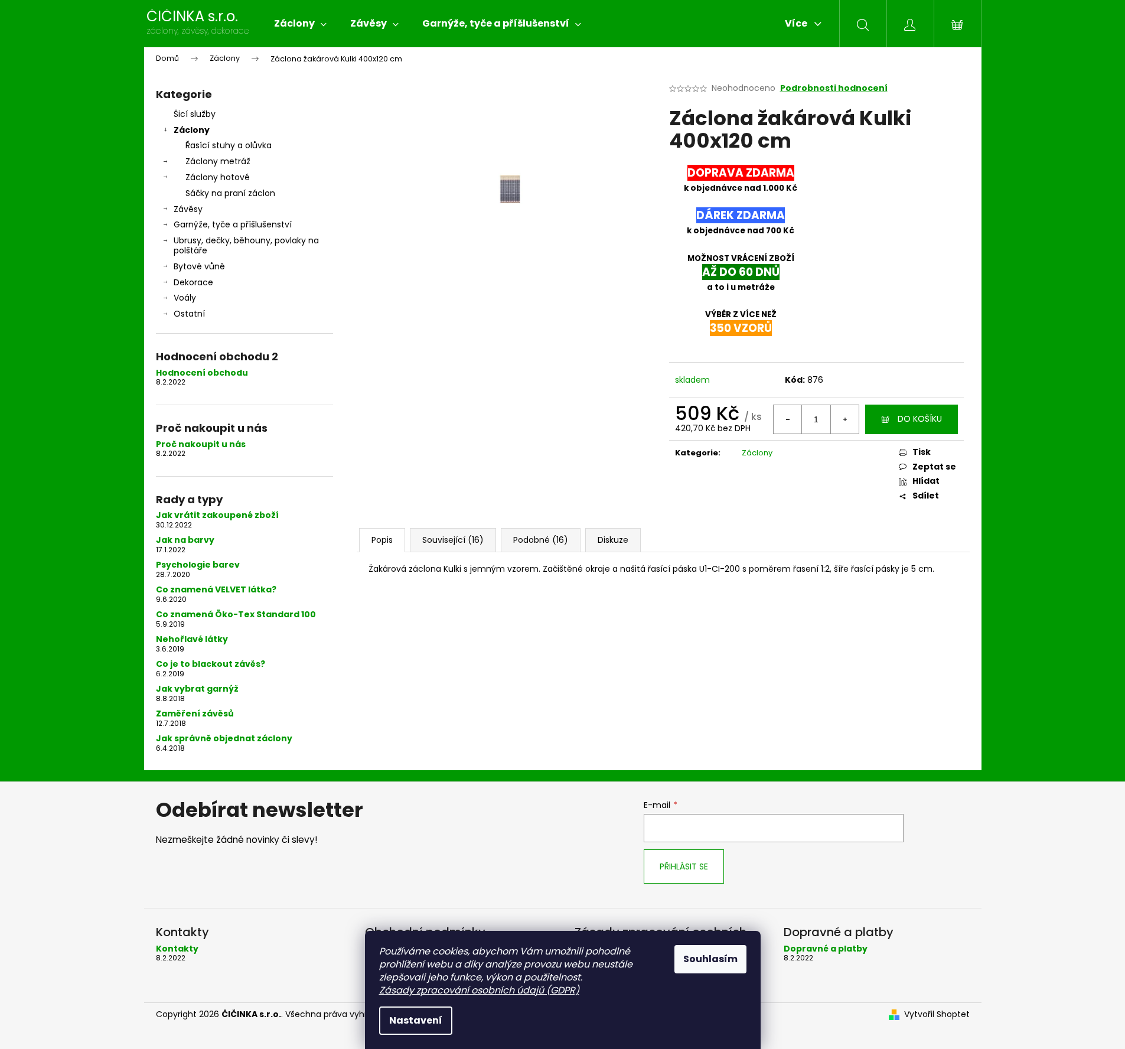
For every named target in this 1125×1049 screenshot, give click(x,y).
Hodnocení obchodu (202, 373)
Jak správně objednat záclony (224, 738)
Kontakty (177, 948)
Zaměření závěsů (195, 713)
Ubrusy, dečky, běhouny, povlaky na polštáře (246, 245)
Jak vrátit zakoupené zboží (217, 515)
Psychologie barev (198, 565)
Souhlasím (710, 959)
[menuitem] (300, 23)
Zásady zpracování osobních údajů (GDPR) (479, 990)
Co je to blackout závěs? (210, 664)
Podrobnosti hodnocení (834, 88)
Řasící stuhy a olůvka (228, 145)
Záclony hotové (217, 177)
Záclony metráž (217, 161)
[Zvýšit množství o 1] (844, 419)
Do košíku (920, 419)
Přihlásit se (684, 866)
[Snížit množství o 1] (788, 419)
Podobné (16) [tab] (540, 540)
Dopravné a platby (826, 948)
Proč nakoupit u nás (201, 444)
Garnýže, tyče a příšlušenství (233, 224)
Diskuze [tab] (613, 540)
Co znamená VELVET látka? (216, 589)
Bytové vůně (199, 266)
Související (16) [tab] (453, 540)
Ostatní (189, 314)
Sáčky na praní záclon (230, 193)
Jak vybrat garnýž (197, 689)
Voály (185, 298)
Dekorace (193, 282)
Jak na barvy (185, 540)
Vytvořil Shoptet (937, 1014)
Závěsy (188, 209)
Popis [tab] (382, 540)
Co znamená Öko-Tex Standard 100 (236, 614)
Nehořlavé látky (192, 639)
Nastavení (415, 1020)
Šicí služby (195, 114)
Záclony (192, 130)
